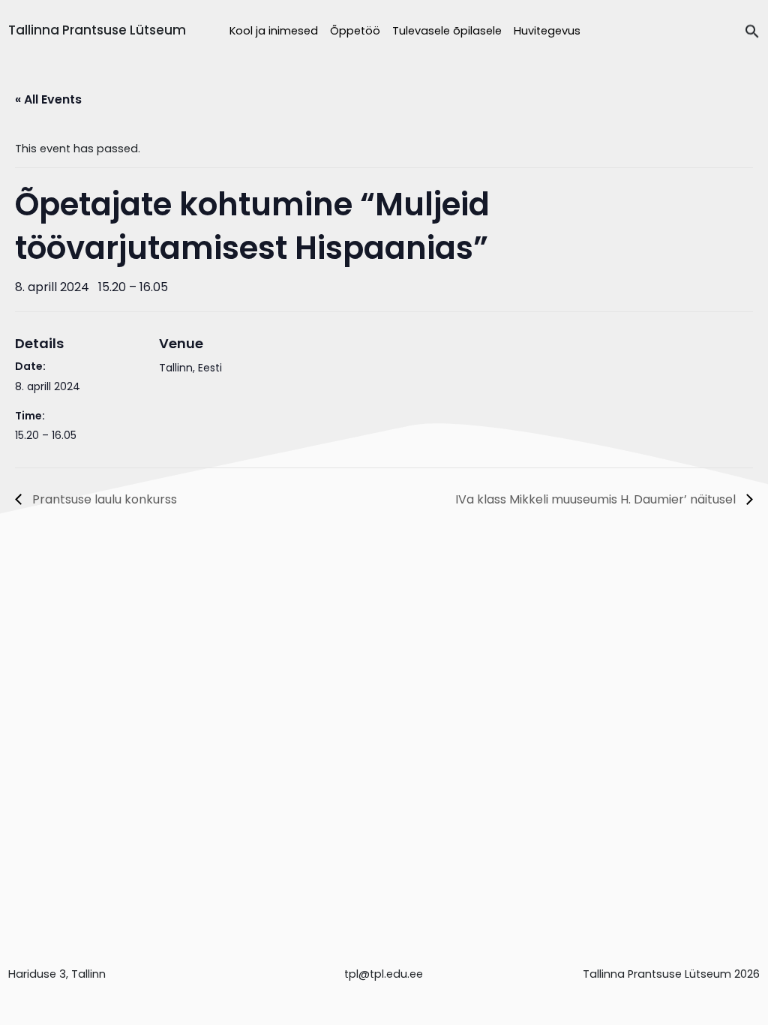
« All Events (48, 99)
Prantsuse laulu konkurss (103, 499)
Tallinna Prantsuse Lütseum (97, 30)
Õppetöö (355, 30)
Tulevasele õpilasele (447, 30)
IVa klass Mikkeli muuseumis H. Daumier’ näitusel (597, 499)
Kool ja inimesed (274, 30)
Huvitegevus (547, 30)
